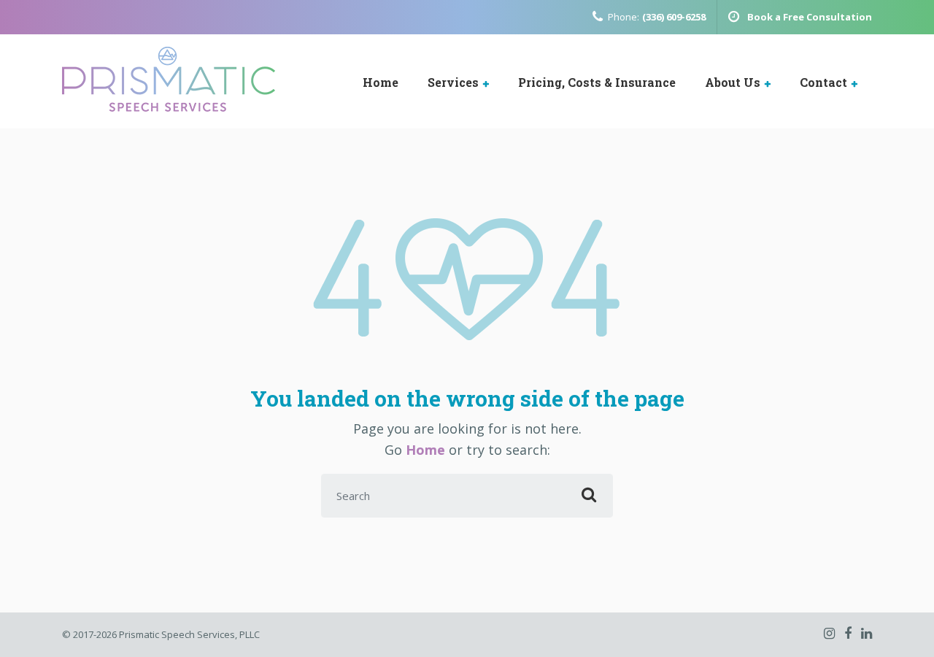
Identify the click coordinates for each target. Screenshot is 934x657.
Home (380, 82)
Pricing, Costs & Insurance (597, 82)
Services (453, 82)
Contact (823, 82)
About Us (732, 82)
